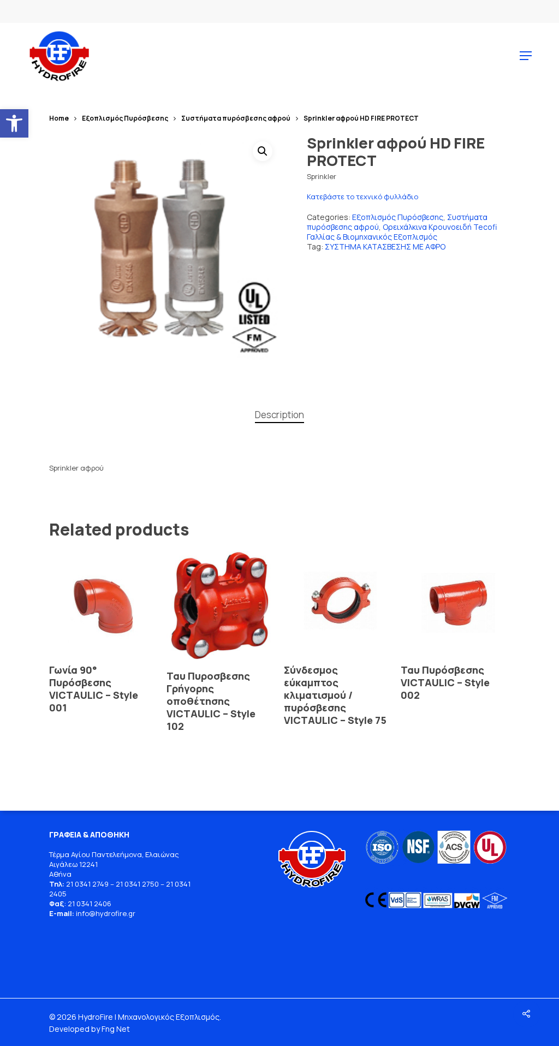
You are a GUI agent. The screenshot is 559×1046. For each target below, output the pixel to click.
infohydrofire (102, 913)
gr (131, 913)
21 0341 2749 (87, 884)
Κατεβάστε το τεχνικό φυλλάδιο (362, 196)
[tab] (279, 415)
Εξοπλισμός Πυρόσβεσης (125, 118)
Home (59, 118)
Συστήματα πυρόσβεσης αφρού (235, 118)
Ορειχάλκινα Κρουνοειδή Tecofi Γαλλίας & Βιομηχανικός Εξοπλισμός (402, 232)
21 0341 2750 (137, 884)
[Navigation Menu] (526, 55)
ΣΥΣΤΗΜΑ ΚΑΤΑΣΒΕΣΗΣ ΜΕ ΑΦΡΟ (385, 246)
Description (279, 414)
